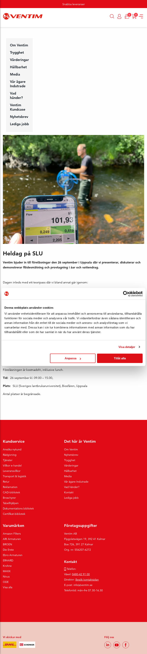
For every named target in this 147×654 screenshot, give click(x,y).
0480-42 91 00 (81, 574)
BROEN (7, 544)
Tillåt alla (120, 358)
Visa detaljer (126, 347)
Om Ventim (19, 45)
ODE (6, 582)
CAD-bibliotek (11, 492)
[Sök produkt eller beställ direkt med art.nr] (112, 16)
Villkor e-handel (12, 465)
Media (15, 74)
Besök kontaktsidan (87, 579)
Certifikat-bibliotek (14, 514)
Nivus (6, 576)
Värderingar (19, 60)
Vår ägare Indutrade (17, 83)
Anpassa (70, 358)
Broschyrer (9, 497)
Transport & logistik (14, 476)
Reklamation (10, 487)
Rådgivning (9, 455)
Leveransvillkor (11, 471)
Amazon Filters (12, 533)
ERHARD (8, 560)
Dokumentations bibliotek (18, 508)
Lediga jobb (19, 124)
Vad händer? (16, 95)
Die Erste (8, 549)
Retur (6, 481)
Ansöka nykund (12, 449)
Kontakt (69, 492)
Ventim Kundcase (17, 107)
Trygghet (17, 52)
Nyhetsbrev (19, 116)
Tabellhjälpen (11, 503)
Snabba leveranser (73, 4)
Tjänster (7, 460)
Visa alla (7, 587)
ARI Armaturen (12, 539)
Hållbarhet (18, 67)
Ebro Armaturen (12, 555)
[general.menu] (1, 25)
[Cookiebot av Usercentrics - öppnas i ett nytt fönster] (126, 294)
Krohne (7, 566)
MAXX (7, 571)
